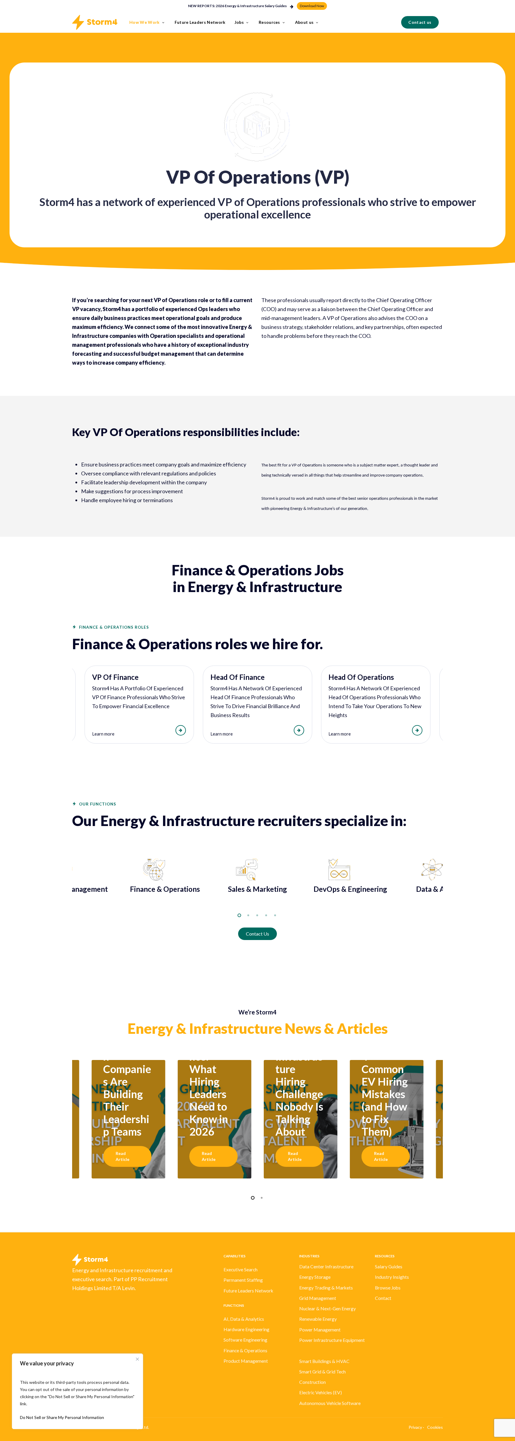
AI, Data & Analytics (244, 1319)
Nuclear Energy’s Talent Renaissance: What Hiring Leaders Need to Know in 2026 (210, 1069)
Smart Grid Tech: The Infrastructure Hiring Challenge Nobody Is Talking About (299, 1075)
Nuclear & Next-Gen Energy (327, 1308)
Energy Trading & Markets (326, 1287)
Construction (312, 1382)
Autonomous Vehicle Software (330, 1403)
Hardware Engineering (246, 1329)
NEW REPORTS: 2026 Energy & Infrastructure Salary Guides (237, 6)
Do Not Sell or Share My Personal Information (62, 1417)
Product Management (246, 1361)
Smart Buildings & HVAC (324, 1361)
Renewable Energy (318, 1319)
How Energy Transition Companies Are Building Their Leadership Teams (127, 1075)
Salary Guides (388, 1266)
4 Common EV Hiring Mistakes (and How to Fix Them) (385, 1094)
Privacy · (416, 1427)
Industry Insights (392, 1277)
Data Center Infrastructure (326, 1266)
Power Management (320, 1329)
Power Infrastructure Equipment (332, 1340)
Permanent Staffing (243, 1280)
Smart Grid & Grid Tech (322, 1371)
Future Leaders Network (248, 1290)
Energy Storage (315, 1277)
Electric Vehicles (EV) (320, 1392)
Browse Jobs (388, 1287)
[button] (312, 6)
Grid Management (317, 1298)
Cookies (435, 1427)
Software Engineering (245, 1339)
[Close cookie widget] (137, 1359)
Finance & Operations (245, 1350)
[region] (257, 704)
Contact (383, 1298)
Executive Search (241, 1269)
